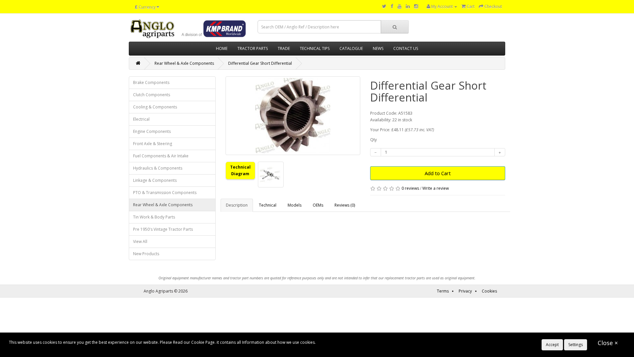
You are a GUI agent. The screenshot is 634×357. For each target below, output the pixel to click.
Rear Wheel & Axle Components (184, 63)
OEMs (318, 205)
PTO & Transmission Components (164, 192)
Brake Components (151, 82)
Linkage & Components (155, 180)
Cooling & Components (155, 107)
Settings (575, 344)
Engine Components (152, 131)
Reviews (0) (345, 205)
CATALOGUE (351, 48)
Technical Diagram (240, 170)
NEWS (378, 48)
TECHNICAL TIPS (315, 48)
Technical (267, 205)
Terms (443, 291)
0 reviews (410, 188)
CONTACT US (405, 48)
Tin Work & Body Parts (154, 217)
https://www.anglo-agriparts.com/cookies (355, 342)
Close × (608, 343)
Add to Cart (438, 173)
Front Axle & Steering (152, 143)
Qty (373, 139)
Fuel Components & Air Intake (161, 156)
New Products (146, 254)
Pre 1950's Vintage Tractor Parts (163, 229)
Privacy (465, 291)
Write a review (435, 188)
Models (294, 205)
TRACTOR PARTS (252, 48)
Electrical (141, 119)
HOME (222, 48)
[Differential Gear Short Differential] (293, 115)
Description (237, 205)
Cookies (489, 291)
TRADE (284, 48)
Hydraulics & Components (157, 168)
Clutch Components (151, 95)
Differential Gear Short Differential (260, 63)
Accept (552, 344)
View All (140, 241)
